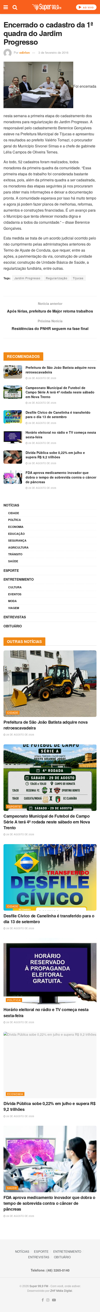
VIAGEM (13, 608)
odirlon (24, 52)
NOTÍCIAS (11, 505)
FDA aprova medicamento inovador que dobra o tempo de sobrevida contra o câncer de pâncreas (61, 477)
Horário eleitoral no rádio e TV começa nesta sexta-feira (61, 434)
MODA (12, 601)
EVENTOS (14, 594)
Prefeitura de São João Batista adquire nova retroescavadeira (61, 369)
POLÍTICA (14, 520)
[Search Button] (15, 7)
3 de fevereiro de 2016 (53, 52)
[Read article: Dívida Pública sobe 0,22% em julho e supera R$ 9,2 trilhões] (12, 457)
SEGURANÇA (17, 540)
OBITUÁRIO (12, 626)
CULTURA (15, 587)
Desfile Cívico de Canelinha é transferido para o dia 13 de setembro (58, 414)
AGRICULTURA (18, 547)
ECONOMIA (15, 527)
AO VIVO (88, 7)
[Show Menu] (5, 7)
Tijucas (78, 278)
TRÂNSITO (15, 554)
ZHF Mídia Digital (61, 1290)
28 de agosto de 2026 (42, 378)
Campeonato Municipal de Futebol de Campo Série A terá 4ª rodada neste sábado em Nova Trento (60, 392)
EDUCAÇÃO (16, 534)
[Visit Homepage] (46, 7)
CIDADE (13, 513)
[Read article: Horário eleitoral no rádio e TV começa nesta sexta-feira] (12, 436)
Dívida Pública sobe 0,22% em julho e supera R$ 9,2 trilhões (55, 455)
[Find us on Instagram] (48, 1300)
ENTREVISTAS (14, 617)
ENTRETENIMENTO (18, 579)
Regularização (56, 278)
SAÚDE (13, 561)
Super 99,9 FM (39, 1286)
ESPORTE (11, 570)
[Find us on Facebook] (43, 1300)
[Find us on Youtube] (54, 1300)
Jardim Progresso (27, 278)
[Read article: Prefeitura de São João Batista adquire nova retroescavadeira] (12, 372)
